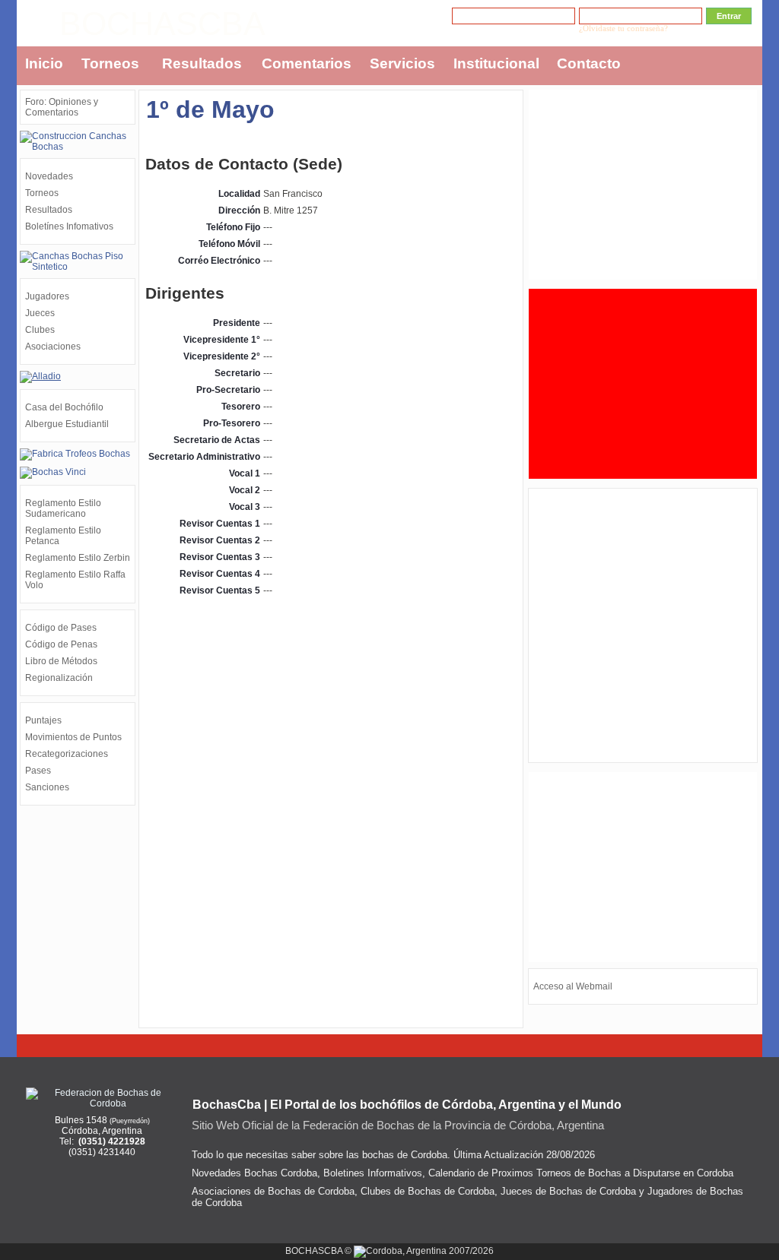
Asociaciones (53, 346)
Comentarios (306, 63)
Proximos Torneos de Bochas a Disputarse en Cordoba (612, 1173)
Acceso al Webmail (572, 986)
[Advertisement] (643, 185)
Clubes (40, 329)
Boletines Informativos (372, 1173)
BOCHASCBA (162, 23)
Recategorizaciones (66, 754)
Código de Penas (61, 644)
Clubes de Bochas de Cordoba (427, 1191)
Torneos (110, 63)
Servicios (402, 63)
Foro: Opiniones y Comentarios (61, 107)
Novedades (49, 176)
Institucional (496, 63)
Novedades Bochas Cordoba (254, 1173)
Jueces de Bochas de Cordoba (568, 1191)
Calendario (451, 1173)
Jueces (40, 313)
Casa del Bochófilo (64, 407)
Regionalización (59, 678)
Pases (38, 770)
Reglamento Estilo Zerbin (77, 557)
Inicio (44, 63)
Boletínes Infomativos (69, 226)
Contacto (589, 63)
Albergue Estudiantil (67, 424)
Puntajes (43, 720)
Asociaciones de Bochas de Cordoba (273, 1191)
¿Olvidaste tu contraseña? (623, 28)
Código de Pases (61, 627)
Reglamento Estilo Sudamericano (63, 508)
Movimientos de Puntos (73, 737)
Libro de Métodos (61, 661)
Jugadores (47, 296)
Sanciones (47, 787)
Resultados (202, 63)
